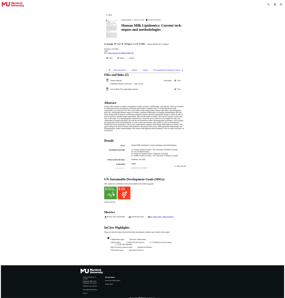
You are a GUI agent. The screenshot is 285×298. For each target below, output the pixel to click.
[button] (168, 80)
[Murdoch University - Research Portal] (13, 4)
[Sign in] (275, 4)
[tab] (120, 70)
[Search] (268, 4)
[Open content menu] (281, 4)
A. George (108, 44)
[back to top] (109, 70)
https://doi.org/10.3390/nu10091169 (120, 53)
